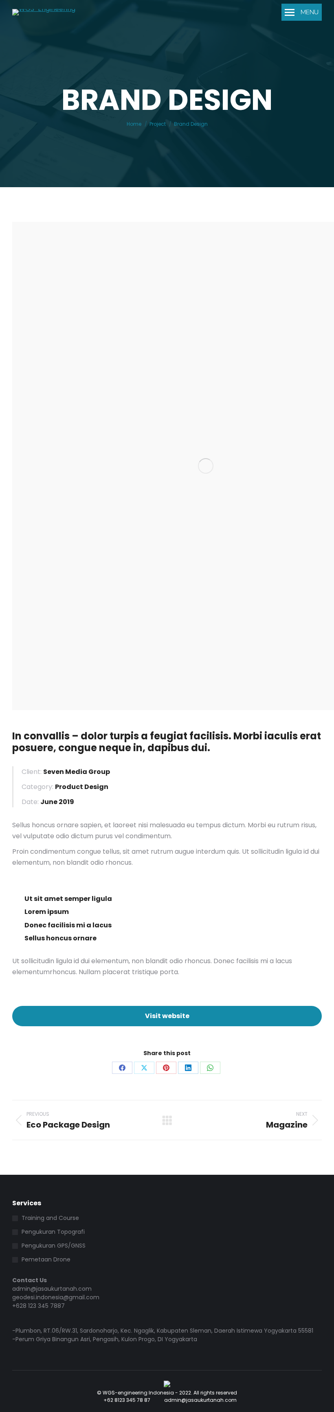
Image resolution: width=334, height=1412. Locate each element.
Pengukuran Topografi (53, 1232)
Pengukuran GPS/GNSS (54, 1246)
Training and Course (50, 1218)
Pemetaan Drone (46, 1259)
